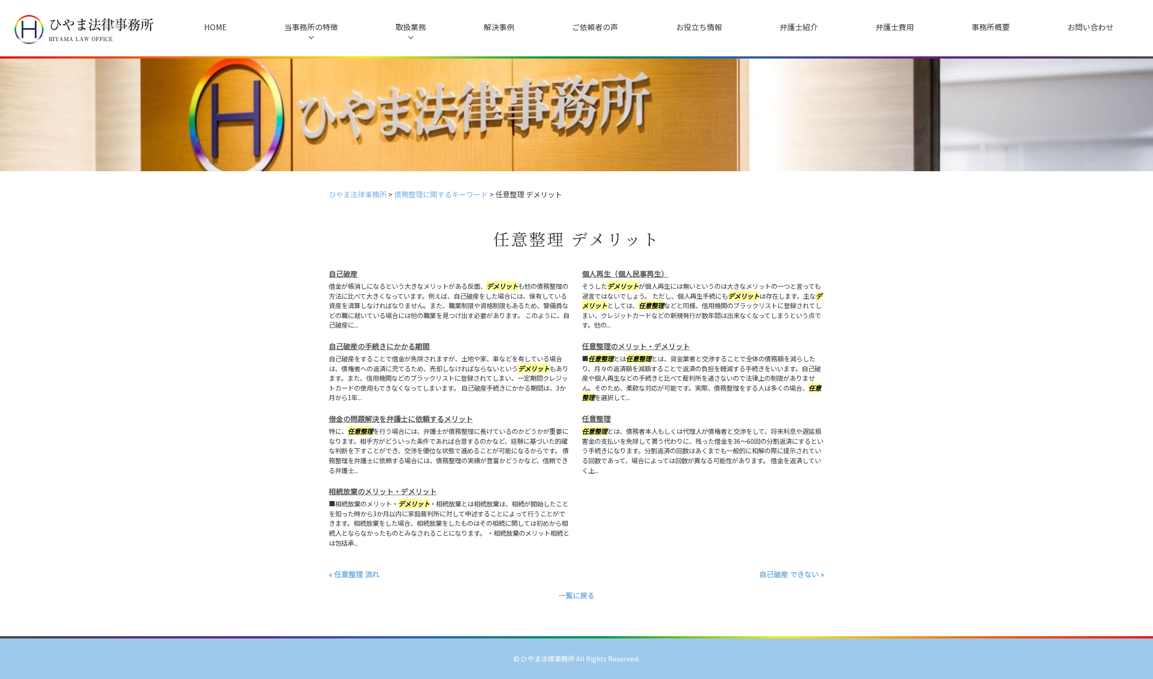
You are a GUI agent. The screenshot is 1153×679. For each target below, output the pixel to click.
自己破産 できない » (791, 574)
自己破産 (343, 273)
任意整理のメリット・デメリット (636, 346)
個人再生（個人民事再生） (625, 273)
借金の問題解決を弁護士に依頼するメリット (401, 418)
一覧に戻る (576, 595)
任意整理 (596, 418)
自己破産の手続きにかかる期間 (379, 346)
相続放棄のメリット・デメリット (383, 491)
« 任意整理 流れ (354, 574)
